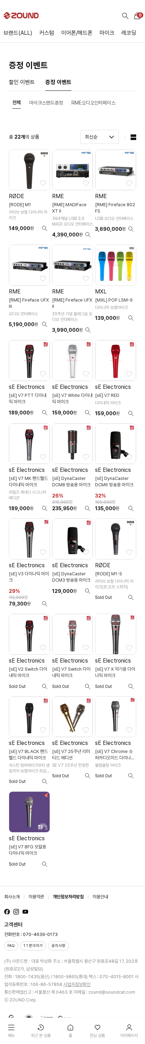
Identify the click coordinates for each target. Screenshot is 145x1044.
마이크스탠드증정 (46, 103)
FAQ (11, 945)
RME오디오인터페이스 (93, 103)
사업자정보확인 (76, 984)
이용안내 (100, 896)
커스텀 (46, 33)
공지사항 (58, 945)
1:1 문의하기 (33, 945)
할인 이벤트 (22, 82)
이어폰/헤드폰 (77, 33)
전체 (16, 102)
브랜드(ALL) (18, 33)
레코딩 (128, 33)
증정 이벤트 (58, 82)
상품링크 (29, 196)
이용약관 (36, 896)
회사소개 (12, 896)
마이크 (107, 33)
